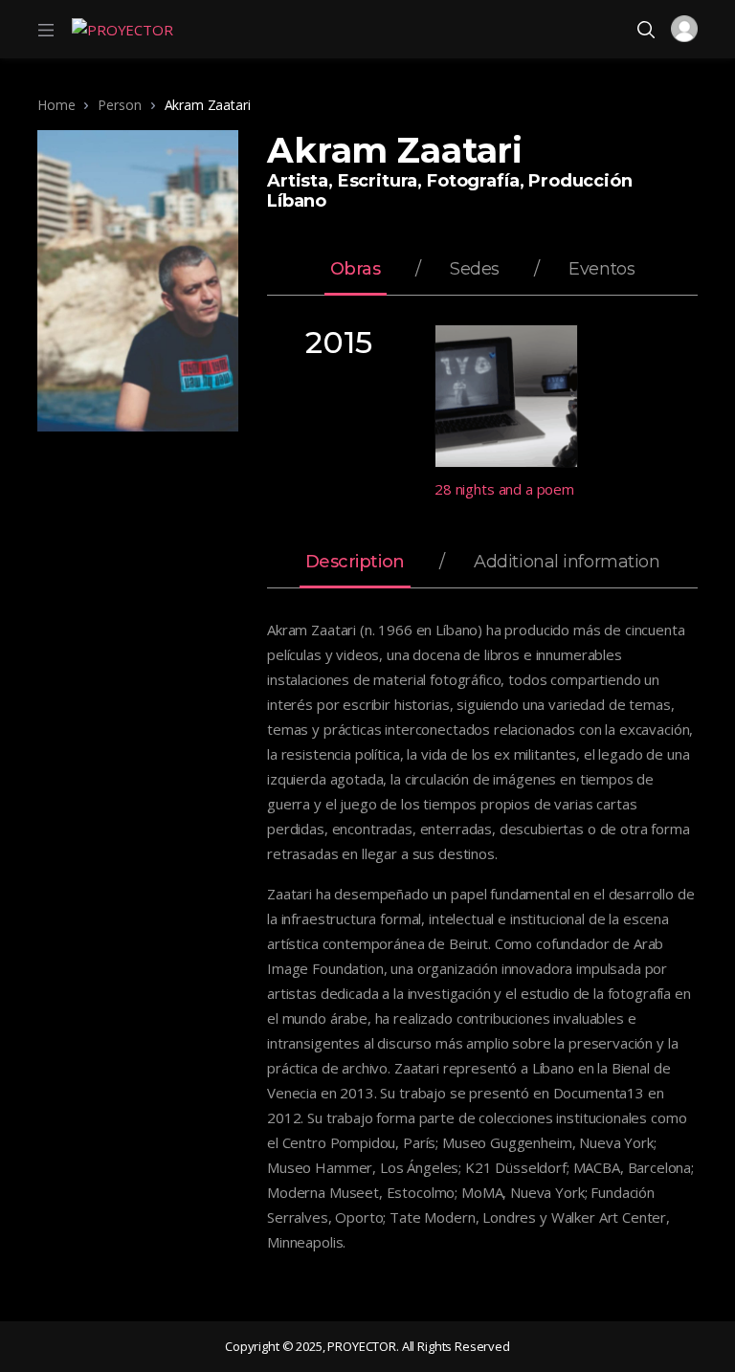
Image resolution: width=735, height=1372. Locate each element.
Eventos (601, 269)
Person (119, 105)
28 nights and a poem (504, 488)
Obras (355, 269)
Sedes (475, 269)
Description (355, 562)
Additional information (566, 562)
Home (56, 105)
